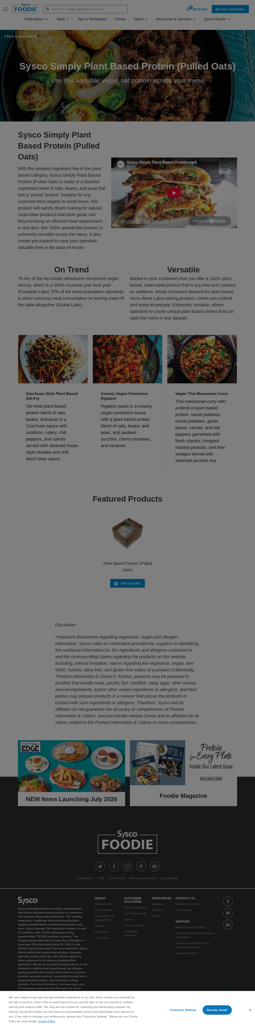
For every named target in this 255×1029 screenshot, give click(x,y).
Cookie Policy (46, 1021)
